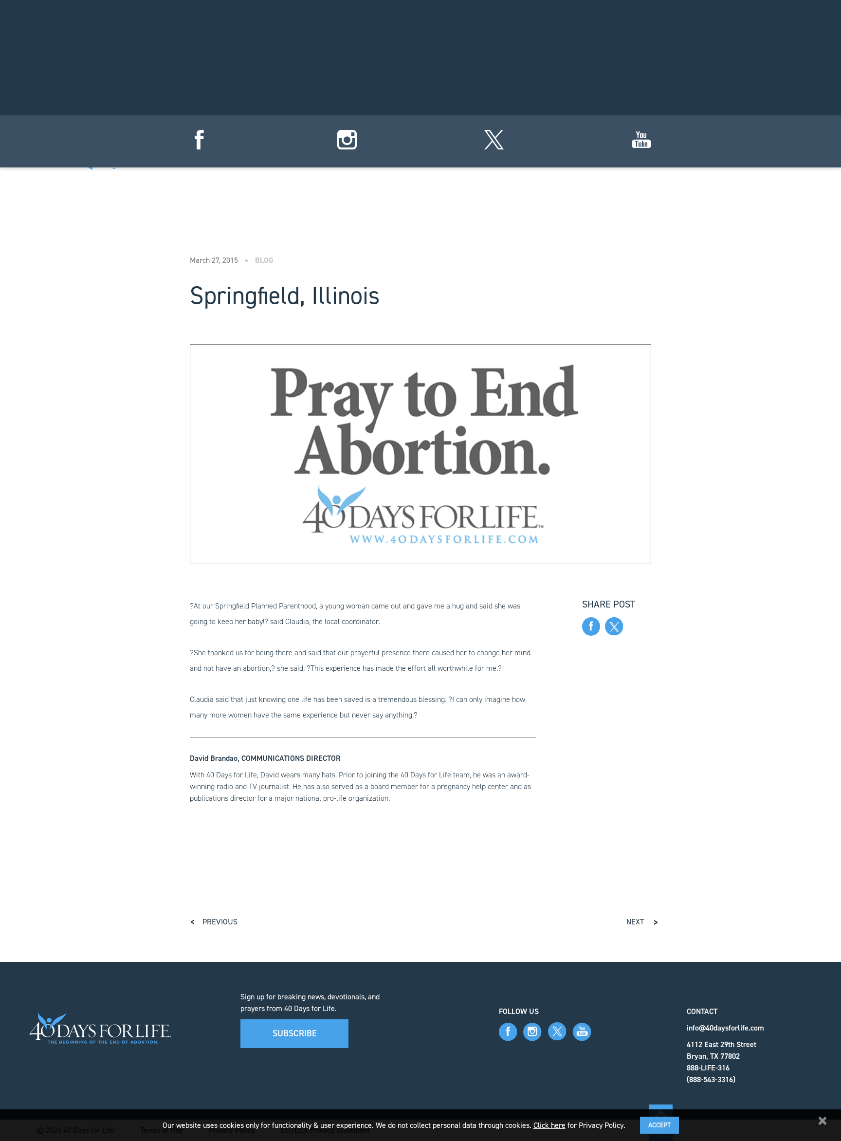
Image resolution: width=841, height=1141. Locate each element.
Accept (659, 1125)
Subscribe (295, 1033)
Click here (549, 1125)
